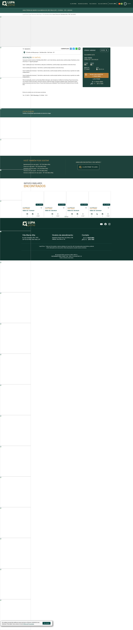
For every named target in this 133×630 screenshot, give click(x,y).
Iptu (97, 67)
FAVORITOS (112, 3)
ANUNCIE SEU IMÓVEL (83, 3)
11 (98, 82)
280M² (88, 69)
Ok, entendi (46, 623)
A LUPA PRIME (73, 3)
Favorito (27, 49)
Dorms (86, 63)
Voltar (103, 50)
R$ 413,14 (101, 69)
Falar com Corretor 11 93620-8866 (96, 75)
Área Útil (86, 67)
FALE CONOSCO (93, 3)
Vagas (92, 63)
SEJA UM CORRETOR (102, 3)
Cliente (129, 3)
